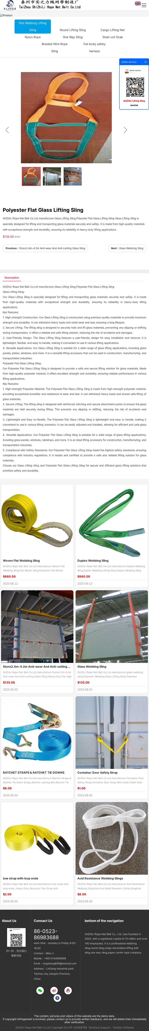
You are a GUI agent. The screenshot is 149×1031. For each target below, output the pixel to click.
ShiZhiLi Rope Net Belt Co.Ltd (33, 1027)
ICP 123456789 (77, 1027)
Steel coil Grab (112, 37)
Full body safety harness (95, 47)
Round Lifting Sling (73, 30)
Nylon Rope (33, 37)
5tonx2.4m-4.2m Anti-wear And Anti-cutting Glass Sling (52, 248)
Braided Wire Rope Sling (54, 47)
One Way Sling (73, 37)
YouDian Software (123, 1027)
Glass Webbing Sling (131, 248)
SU (65, 1027)
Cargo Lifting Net (113, 30)
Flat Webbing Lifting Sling (33, 26)
